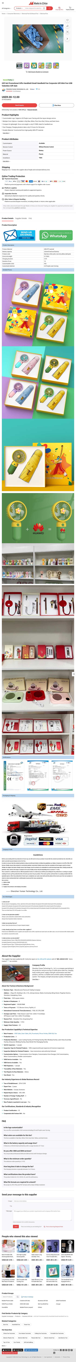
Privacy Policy (66, 1357)
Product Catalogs (28, 1297)
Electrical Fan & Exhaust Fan (30, 13)
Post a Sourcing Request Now (53, 1226)
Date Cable (25, 1033)
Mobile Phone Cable (7, 1300)
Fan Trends (17, 1342)
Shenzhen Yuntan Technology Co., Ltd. (17, 89)
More (3, 1346)
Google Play (17, 1350)
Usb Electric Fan (62, 1338)
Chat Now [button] (57, 105)
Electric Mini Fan (22, 1338)
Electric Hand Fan (49, 1338)
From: (10, 1201)
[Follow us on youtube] (69, 1350)
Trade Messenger (31, 1350)
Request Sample (32, 109)
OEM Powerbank (61, 1300)
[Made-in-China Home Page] (38, 3)
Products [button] (18, 8)
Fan (55, 1033)
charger (58, 1304)
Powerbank (35, 1033)
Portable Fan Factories (57, 1333)
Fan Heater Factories (25, 1333)
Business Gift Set (43, 1300)
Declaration (57, 1357)
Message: (9, 1211)
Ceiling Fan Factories (41, 1333)
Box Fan (5, 1324)
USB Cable (17, 1033)
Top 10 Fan (6, 1342)
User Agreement (48, 1357)
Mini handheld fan (43, 1304)
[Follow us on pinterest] (72, 1350)
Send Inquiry (19, 105)
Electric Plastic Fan (8, 1338)
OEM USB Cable (24, 1304)
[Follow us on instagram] (66, 1350)
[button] (3, 3)
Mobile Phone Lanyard (26, 1307)
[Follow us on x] (64, 1350)
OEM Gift (51, 1033)
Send (15, 1226)
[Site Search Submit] (49, 8)
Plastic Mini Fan (35, 1338)
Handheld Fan (16, 1324)
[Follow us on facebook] (61, 1350)
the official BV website (44, 959)
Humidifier (5, 1307)
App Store (6, 1350)
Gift (30, 1033)
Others (40, 1307)
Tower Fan (27, 1324)
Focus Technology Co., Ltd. (25, 1357)
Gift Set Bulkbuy (28, 1342)
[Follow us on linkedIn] (54, 1353)
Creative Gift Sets (25, 1300)
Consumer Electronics (13, 13)
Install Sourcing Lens (11, 1353)
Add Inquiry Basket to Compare (38, 72)
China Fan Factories (9, 1333)
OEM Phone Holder (7, 1304)
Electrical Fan (44, 13)
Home (3, 13)
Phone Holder (43, 1033)
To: (11, 1206)
